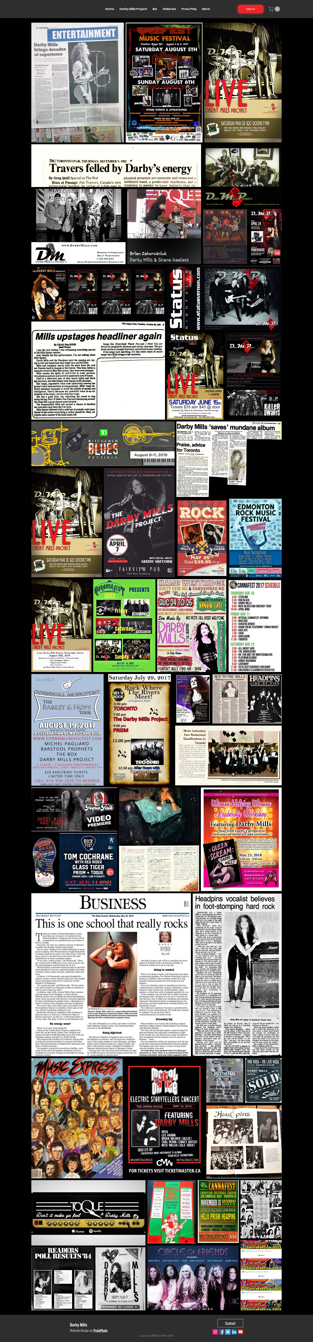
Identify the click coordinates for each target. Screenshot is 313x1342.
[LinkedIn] (234, 1332)
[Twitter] (228, 1332)
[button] (274, 9)
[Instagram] (215, 1332)
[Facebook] (221, 1332)
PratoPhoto (100, 1330)
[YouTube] (240, 1332)
